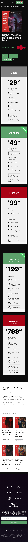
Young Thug (21, 404)
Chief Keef (18, 397)
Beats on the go (7, 6)
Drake (8, 399)
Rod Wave (21, 402)
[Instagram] (18, 530)
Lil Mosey (12, 401)
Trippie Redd (15, 404)
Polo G (17, 402)
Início (2, 6)
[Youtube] (22, 530)
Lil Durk (7, 401)
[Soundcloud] (6, 530)
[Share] (13, 59)
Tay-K (4, 404)
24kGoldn (8, 397)
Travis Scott (9, 404)
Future (11, 399)
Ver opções (6, 439)
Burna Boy (13, 397)
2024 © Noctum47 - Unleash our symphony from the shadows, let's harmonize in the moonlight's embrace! (14, 536)
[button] (25, 2)
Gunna (14, 399)
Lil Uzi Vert (21, 401)
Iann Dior (19, 399)
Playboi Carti (12, 402)
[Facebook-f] (10, 530)
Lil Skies (16, 401)
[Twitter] (14, 530)
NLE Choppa (6, 402)
